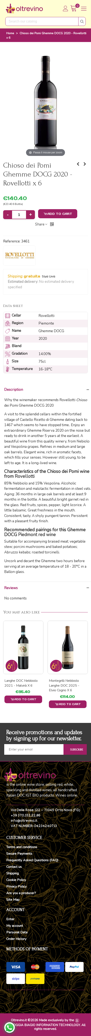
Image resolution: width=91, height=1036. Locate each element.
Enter (10, 919)
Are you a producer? (21, 893)
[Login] (66, 8)
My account (14, 925)
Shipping (12, 873)
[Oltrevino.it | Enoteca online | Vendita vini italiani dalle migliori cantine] (24, 8)
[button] (24, 287)
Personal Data (17, 932)
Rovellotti (24, 476)
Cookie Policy (16, 880)
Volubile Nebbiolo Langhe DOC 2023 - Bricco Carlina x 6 (64, 685)
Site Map (13, 899)
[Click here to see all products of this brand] (19, 255)
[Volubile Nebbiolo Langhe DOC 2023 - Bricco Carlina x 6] (68, 647)
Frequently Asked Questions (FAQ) (32, 860)
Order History (16, 939)
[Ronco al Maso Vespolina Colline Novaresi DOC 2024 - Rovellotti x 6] (84, 164)
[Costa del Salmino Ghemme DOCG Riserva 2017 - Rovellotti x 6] (78, 164)
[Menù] (84, 8)
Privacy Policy (16, 886)
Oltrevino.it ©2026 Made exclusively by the (42, 1020)
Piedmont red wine (37, 535)
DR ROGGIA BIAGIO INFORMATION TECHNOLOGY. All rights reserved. (45, 1027)
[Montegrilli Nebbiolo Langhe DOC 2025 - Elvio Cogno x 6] (23, 647)
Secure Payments (19, 853)
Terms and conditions (21, 847)
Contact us (14, 866)
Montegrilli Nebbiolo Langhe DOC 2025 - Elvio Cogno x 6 (19, 685)
